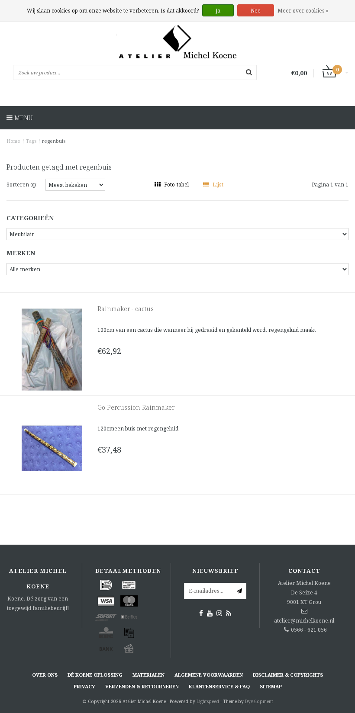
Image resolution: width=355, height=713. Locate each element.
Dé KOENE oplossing (95, 674)
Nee (256, 10)
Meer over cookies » (303, 10)
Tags (31, 141)
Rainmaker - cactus (125, 309)
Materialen (148, 674)
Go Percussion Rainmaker (135, 407)
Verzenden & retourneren (142, 686)
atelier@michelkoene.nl (304, 620)
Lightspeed (208, 701)
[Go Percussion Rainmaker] (52, 447)
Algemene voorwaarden (208, 674)
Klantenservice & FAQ (219, 686)
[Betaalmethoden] (106, 584)
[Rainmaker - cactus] (52, 349)
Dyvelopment (259, 701)
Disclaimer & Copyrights (288, 674)
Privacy (84, 686)
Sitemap (271, 686)
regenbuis (53, 141)
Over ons (45, 674)
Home (13, 141)
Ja (218, 10)
